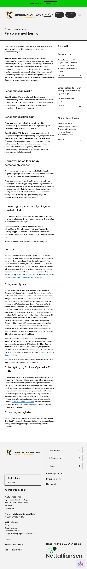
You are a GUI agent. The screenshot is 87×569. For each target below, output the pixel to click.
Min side (70, 14)
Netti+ (58, 14)
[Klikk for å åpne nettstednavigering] (79, 15)
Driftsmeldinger (55, 458)
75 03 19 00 (16, 497)
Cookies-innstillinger (13, 550)
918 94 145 (19, 517)
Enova (7, 525)
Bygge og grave (53, 479)
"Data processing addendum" (23, 402)
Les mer (48, 4)
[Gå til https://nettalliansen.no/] (64, 551)
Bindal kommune (11, 528)
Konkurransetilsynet (12, 531)
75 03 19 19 (12, 482)
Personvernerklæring (14, 545)
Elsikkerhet (51, 484)
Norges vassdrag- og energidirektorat (19, 533)
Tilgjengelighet (54, 450)
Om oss (8, 539)
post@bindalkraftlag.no (20, 500)
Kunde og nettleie (54, 474)
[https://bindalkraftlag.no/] (23, 14)
